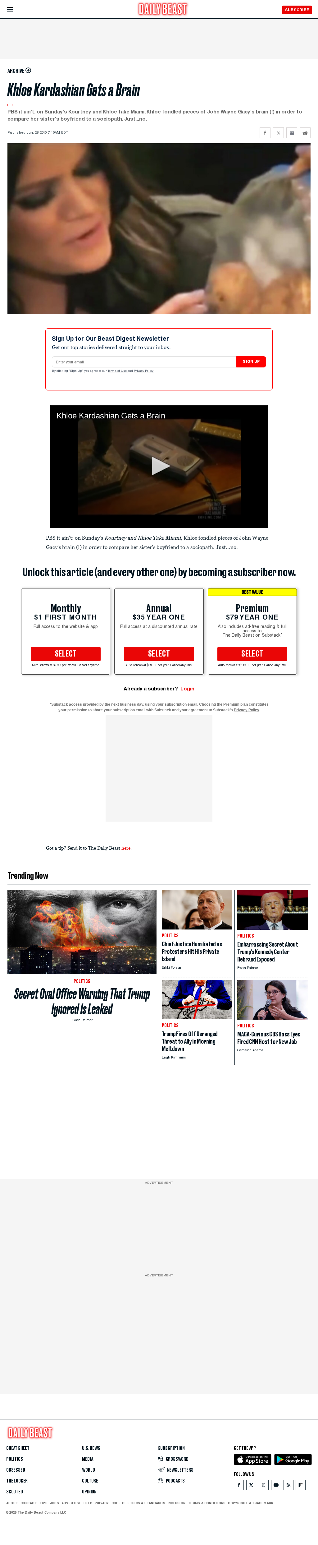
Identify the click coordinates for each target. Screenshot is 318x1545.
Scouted (14, 1491)
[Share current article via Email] (291, 132)
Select (66, 654)
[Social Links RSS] (288, 1486)
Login (187, 689)
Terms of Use (118, 371)
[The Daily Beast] (163, 9)
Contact (28, 1503)
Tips (43, 1503)
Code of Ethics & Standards (138, 1503)
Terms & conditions (206, 1503)
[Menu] (15, 9)
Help (88, 1503)
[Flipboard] (300, 1486)
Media (87, 1459)
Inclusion (176, 1503)
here (125, 848)
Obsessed (15, 1470)
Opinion (89, 1491)
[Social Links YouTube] (276, 1486)
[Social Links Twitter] (251, 1486)
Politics (14, 1459)
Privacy (102, 1503)
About (12, 1503)
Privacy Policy (144, 371)
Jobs (54, 1503)
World (88, 1470)
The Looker (17, 1480)
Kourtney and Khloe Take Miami (142, 538)
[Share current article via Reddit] (305, 132)
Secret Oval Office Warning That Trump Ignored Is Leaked (82, 1001)
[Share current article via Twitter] (278, 132)
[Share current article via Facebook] (265, 132)
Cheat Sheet (18, 1448)
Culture (90, 1480)
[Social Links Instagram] (264, 1486)
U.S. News (91, 1448)
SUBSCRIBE (297, 9)
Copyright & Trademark (250, 1503)
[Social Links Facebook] (239, 1486)
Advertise (71, 1503)
